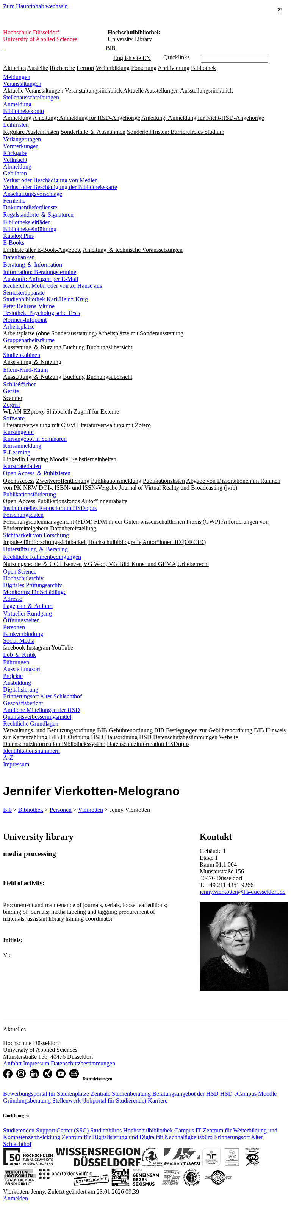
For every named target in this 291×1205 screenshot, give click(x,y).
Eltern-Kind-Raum (25, 369)
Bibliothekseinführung (29, 229)
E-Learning (16, 452)
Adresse (12, 599)
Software (14, 418)
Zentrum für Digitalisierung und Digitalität (112, 1137)
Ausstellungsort (21, 669)
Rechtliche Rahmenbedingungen (42, 557)
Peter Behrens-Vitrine (29, 306)
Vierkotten (90, 809)
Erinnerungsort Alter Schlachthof (42, 696)
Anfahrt (13, 1063)
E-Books (13, 242)
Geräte (11, 391)
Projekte (13, 676)
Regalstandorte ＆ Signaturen (38, 214)
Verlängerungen (22, 139)
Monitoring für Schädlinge (34, 592)
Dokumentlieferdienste (30, 207)
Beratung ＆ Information (32, 264)
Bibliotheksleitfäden (27, 222)
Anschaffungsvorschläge (32, 194)
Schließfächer (19, 384)
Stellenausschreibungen (31, 97)
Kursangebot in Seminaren (35, 439)
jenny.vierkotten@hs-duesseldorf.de (242, 892)
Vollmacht (15, 160)
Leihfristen (16, 124)
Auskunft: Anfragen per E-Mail (40, 279)
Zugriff (11, 405)
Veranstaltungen (22, 84)
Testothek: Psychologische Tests (41, 313)
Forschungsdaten (23, 515)
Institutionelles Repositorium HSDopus (50, 508)
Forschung (143, 68)
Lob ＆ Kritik (19, 654)
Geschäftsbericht (23, 703)
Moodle (267, 1093)
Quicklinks (176, 57)
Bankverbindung (23, 634)
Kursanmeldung (22, 445)
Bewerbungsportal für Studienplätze (46, 1093)
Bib (7, 809)
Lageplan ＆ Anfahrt (28, 606)
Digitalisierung (20, 689)
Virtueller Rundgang (27, 613)
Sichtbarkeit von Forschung (36, 535)
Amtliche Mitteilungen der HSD (41, 710)
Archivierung (173, 68)
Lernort (85, 68)
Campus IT (187, 1130)
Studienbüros (106, 1130)
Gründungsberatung (27, 1100)
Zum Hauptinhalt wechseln (35, 6)
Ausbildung (17, 682)
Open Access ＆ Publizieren (36, 473)
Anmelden (15, 1198)
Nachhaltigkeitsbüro (188, 1137)
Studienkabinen (21, 355)
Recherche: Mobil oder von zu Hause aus (52, 285)
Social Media (18, 640)
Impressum (16, 764)
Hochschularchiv (23, 578)
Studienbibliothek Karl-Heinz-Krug (45, 299)
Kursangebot (18, 432)
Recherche (62, 68)
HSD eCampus (238, 1093)
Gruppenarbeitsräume (29, 340)
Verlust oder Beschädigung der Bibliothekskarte (60, 187)
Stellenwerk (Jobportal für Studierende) (99, 1100)
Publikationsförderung (29, 494)
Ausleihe (37, 68)
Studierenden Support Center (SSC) (46, 1130)
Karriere (157, 1100)
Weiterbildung (113, 68)
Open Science (19, 571)
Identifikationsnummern (31, 751)
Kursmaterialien (22, 466)
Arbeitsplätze (18, 326)
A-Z (8, 757)
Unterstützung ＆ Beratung (35, 549)
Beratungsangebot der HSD (185, 1093)
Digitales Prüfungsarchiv (32, 585)
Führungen (16, 662)
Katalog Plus (18, 236)
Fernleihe (14, 200)
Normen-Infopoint (25, 319)
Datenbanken (19, 257)
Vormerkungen (21, 146)
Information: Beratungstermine (39, 272)
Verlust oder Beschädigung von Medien (50, 180)
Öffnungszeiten (21, 620)
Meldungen (16, 77)
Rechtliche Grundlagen (30, 723)
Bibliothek (203, 68)
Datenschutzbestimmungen (83, 1063)
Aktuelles (14, 68)
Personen (14, 627)
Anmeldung (17, 104)
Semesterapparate (24, 292)
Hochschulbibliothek (148, 1130)
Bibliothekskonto (23, 111)
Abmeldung (17, 166)
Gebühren (15, 173)
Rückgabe (15, 153)
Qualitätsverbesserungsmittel (37, 716)
